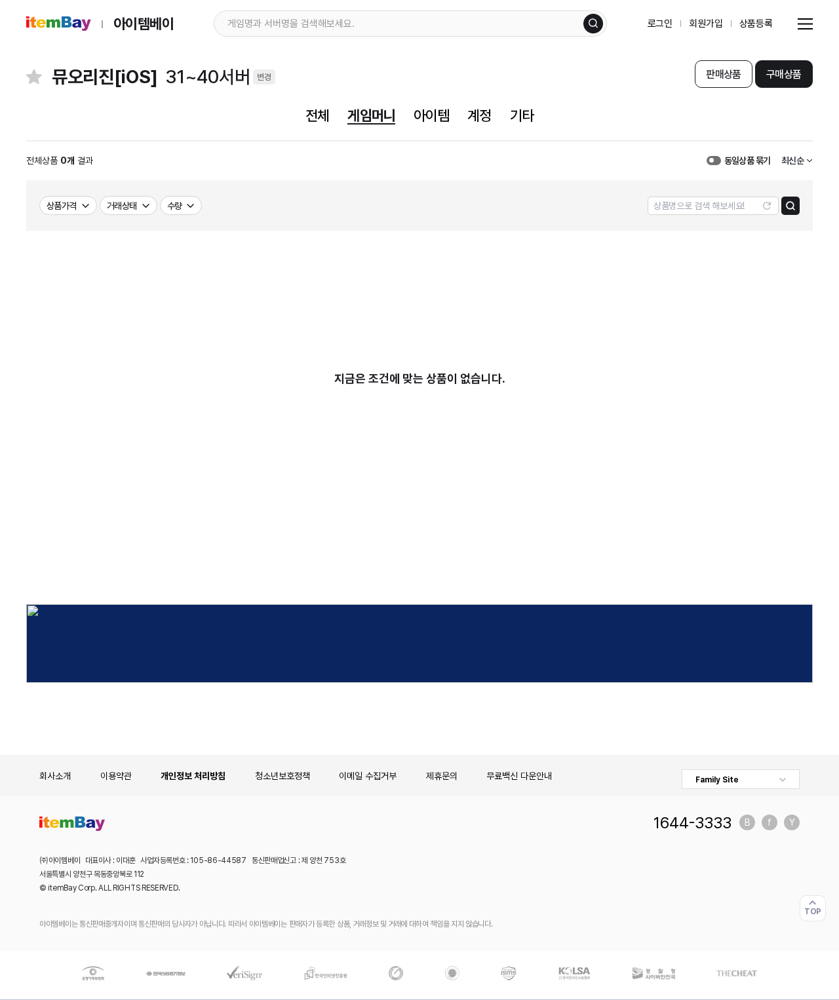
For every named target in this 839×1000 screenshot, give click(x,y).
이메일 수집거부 (368, 776)
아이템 (431, 115)
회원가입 (705, 23)
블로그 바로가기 (747, 822)
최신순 (792, 160)
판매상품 (723, 74)
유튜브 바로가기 (792, 822)
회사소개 (55, 776)
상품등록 (756, 23)
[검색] (593, 23)
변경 (264, 77)
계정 (479, 115)
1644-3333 (693, 822)
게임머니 (371, 115)
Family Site (717, 779)
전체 (317, 115)
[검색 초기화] (767, 205)
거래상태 (122, 206)
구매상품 (783, 74)
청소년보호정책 (282, 776)
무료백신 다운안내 (519, 776)
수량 (174, 206)
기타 (522, 115)
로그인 (660, 23)
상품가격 (62, 206)
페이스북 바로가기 (769, 822)
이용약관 (116, 776)
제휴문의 (442, 776)
